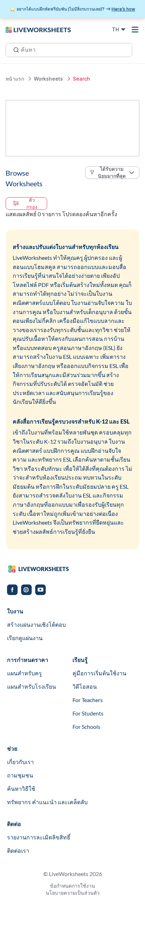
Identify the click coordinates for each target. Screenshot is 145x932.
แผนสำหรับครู (24, 673)
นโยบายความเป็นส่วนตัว (73, 893)
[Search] (14, 49)
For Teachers (87, 699)
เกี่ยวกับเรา (20, 761)
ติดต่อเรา (18, 850)
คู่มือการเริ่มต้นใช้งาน (99, 673)
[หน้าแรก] (38, 29)
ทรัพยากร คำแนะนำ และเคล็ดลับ (47, 802)
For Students (87, 713)
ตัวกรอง (31, 203)
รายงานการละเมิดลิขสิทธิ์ (38, 837)
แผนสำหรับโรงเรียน (31, 686)
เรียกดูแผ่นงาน (25, 637)
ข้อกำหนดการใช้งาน (72, 886)
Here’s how (123, 9)
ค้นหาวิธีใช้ (21, 788)
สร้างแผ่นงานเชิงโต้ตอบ (36, 624)
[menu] (135, 29)
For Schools (86, 726)
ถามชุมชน (20, 775)
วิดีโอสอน (84, 686)
